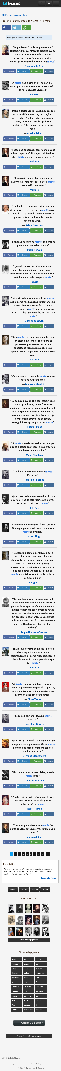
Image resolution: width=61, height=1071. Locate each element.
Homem (39, 959)
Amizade (15, 978)
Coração (15, 973)
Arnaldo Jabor (34, 133)
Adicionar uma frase (32, 1023)
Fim (13, 1000)
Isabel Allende (34, 808)
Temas (45, 889)
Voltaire (34, 161)
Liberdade (16, 987)
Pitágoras (34, 582)
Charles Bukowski (34, 320)
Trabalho (39, 987)
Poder (38, 982)
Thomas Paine (34, 426)
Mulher (26, 973)
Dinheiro (15, 991)
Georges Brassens (34, 780)
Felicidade (40, 973)
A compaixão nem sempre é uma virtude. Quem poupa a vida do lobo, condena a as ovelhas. (33, 528)
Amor (14, 959)
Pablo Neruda (34, 249)
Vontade (39, 1010)
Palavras (27, 987)
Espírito (39, 1000)
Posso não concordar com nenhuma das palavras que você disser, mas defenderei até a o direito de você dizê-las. (33, 153)
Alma (26, 978)
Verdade (39, 968)
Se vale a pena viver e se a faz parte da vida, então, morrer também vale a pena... (32, 829)
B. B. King (34, 508)
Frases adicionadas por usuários (29, 1036)
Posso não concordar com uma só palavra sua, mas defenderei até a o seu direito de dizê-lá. (33, 181)
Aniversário (28, 1010)
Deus (26, 968)
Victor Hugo (34, 536)
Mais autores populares (29, 940)
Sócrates (34, 359)
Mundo (26, 964)
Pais (13, 1005)
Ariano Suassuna (34, 225)
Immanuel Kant (34, 837)
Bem (38, 964)
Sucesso (39, 1005)
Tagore (34, 281)
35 (48, 854)
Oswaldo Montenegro (34, 755)
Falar (26, 1000)
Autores (23, 889)
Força (26, 991)
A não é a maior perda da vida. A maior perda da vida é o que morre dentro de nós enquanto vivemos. (32, 86)
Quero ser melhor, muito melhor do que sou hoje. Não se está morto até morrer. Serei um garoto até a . (33, 500)
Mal (37, 978)
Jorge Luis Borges (34, 479)
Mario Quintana (34, 455)
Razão (14, 996)
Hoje (25, 982)
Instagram (40, 1063)
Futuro (14, 1010)
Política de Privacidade (26, 1068)
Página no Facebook (19, 1063)
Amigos (15, 964)
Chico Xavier (34, 699)
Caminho (27, 996)
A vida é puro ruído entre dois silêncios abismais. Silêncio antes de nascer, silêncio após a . (33, 800)
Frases (13, 889)
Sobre (48, 1063)
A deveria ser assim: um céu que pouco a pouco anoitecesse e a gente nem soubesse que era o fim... (32, 447)
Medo (14, 982)
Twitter (31, 1063)
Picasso (34, 94)
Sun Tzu (34, 667)
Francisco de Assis (34, 66)
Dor (37, 996)
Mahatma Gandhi (34, 384)
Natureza (39, 991)
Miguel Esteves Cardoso (34, 632)
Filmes (35, 889)
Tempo (14, 968)
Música (27, 1005)
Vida (25, 959)
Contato (40, 1068)
